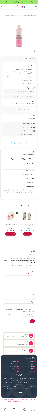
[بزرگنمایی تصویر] (34, 51)
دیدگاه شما (31, 274)
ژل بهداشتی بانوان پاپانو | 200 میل (10, 225)
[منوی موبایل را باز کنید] (36, 6)
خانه (36, 15)
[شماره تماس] (31, 351)
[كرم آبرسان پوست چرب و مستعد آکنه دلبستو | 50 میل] (27, 216)
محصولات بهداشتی (30, 15)
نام (33, 294)
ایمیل (33, 302)
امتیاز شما (32, 271)
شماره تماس (24, 350)
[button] (10, 234)
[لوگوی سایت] (19, 6)
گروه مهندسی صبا (12, 401)
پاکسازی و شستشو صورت (10, 15)
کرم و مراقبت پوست (21, 15)
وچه (19, 139)
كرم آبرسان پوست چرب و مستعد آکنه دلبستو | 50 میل (27, 226)
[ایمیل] (31, 343)
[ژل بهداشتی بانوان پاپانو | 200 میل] (11, 216)
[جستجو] (2, 6)
